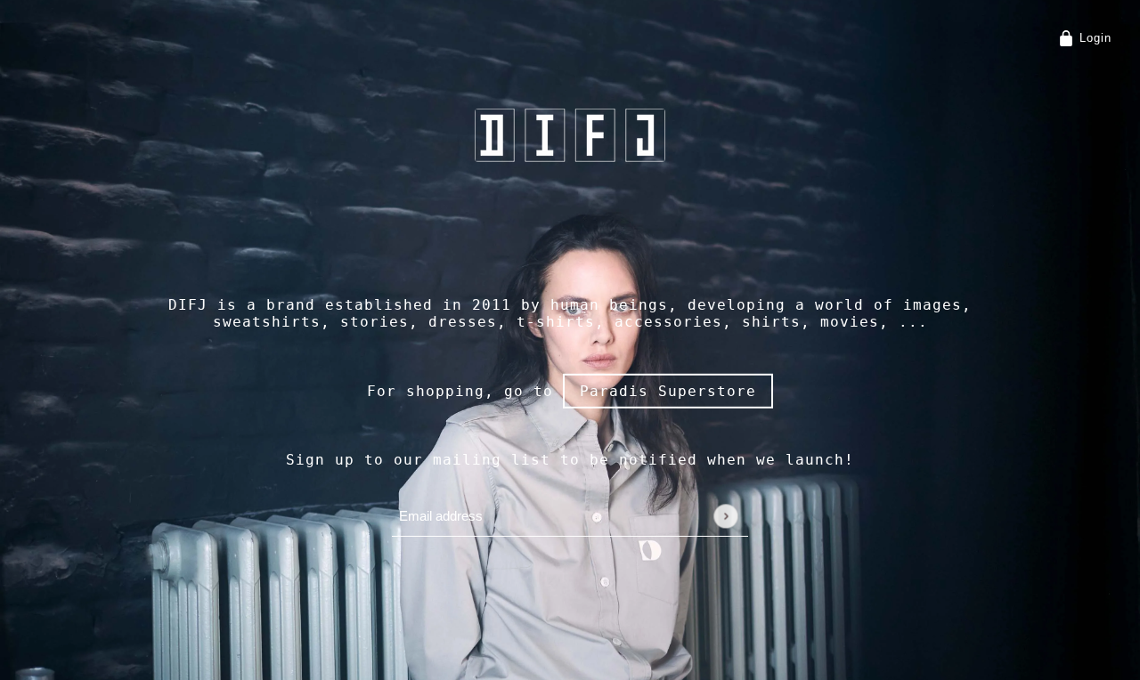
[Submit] (725, 516)
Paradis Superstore (668, 390)
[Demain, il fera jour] (570, 135)
